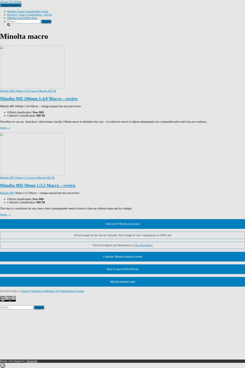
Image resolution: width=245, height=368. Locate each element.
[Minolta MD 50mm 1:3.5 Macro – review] (32, 174)
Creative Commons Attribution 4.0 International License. (52, 291)
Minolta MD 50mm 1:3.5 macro (18, 177)
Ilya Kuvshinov (144, 245)
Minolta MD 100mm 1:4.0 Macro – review (39, 98)
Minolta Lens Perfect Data (22, 17)
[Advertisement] (107, 334)
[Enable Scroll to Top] (2, 365)
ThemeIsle (32, 361)
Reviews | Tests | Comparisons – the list (29, 14)
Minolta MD (7, 193)
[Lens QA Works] (10, 1)
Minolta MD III (47, 90)
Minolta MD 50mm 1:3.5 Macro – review (38, 185)
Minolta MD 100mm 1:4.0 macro (19, 90)
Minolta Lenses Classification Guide (27, 11)
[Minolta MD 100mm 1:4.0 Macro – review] (32, 87)
